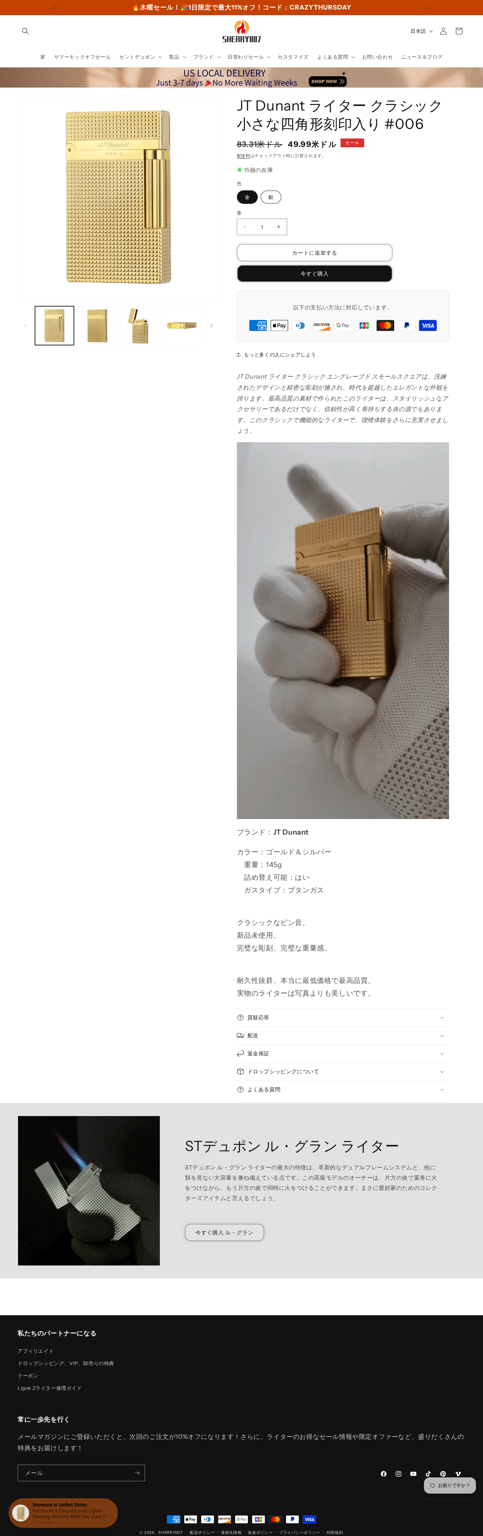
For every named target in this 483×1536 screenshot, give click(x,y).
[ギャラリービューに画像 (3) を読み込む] (139, 325)
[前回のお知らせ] (54, 7)
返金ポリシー (260, 1532)
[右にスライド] (211, 325)
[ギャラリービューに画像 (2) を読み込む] (96, 325)
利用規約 (335, 1532)
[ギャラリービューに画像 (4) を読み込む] (181, 325)
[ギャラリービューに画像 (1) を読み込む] (54, 325)
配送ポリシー (202, 1532)
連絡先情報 (231, 1532)
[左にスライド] (25, 325)
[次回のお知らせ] (429, 7)
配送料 (243, 155)
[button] (25, 31)
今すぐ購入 (315, 273)
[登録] (137, 1473)
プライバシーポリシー (299, 1532)
